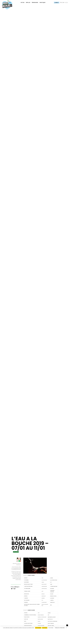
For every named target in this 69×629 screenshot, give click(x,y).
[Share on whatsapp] (18, 586)
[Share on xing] (13, 588)
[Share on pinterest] (15, 586)
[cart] (66, 2)
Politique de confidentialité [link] (60, 627)
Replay (28, 2)
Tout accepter (38, 627)
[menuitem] (22, 2)
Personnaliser (50, 627)
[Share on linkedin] (17, 586)
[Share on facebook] (11, 586)
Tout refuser (44, 627)
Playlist (16, 552)
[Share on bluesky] (11, 588)
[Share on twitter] (12, 586)
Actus (22, 2)
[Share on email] (14, 588)
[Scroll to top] (67, 625)
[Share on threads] (14, 586)
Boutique (42, 2)
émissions (35, 2)
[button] (57, 2)
